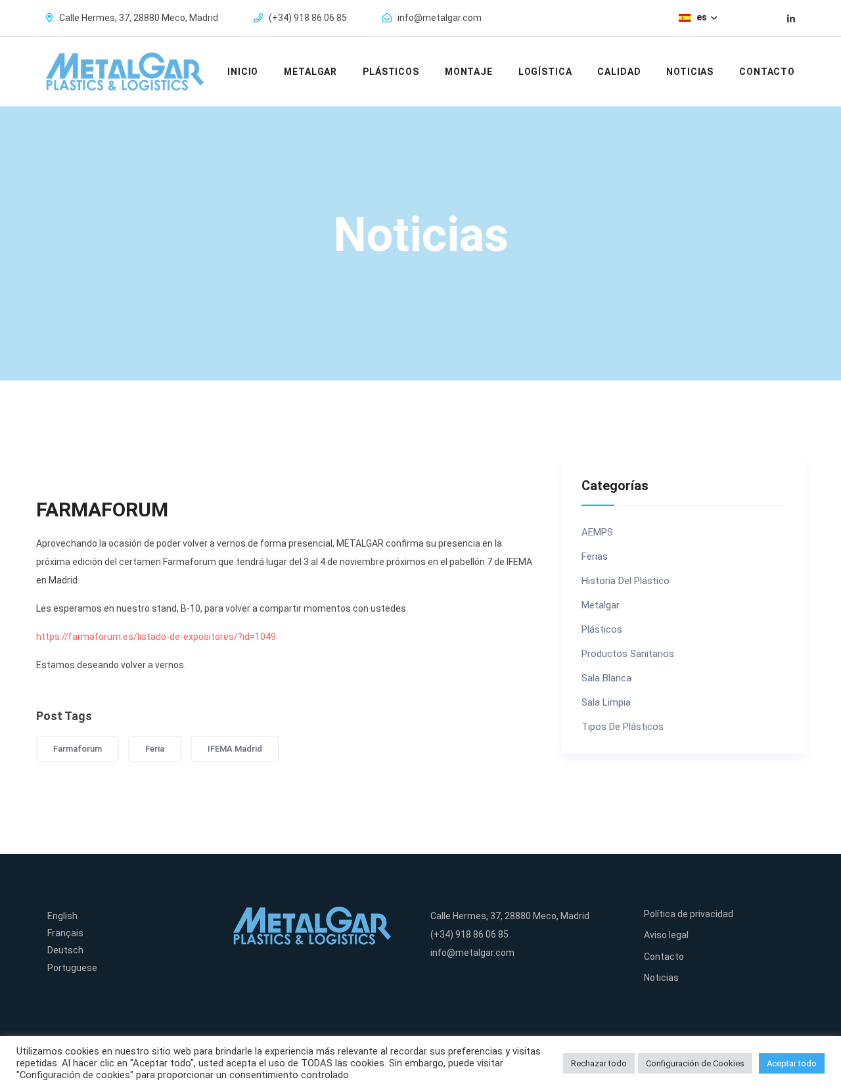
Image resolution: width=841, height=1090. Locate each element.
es (702, 17)
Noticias (690, 71)
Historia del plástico (625, 581)
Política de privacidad (688, 914)
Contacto (767, 71)
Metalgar (310, 71)
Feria (154, 749)
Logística (545, 71)
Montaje (469, 71)
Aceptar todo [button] (792, 1063)
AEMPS (597, 532)
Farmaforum (77, 749)
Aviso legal (666, 935)
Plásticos (391, 71)
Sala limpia (606, 703)
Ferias (594, 557)
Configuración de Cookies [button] (695, 1063)
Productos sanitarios (627, 654)
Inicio (242, 71)
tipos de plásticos (622, 727)
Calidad (619, 71)
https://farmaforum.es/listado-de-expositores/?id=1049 (156, 636)
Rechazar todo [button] (599, 1063)
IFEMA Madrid (235, 749)
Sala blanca (606, 678)
